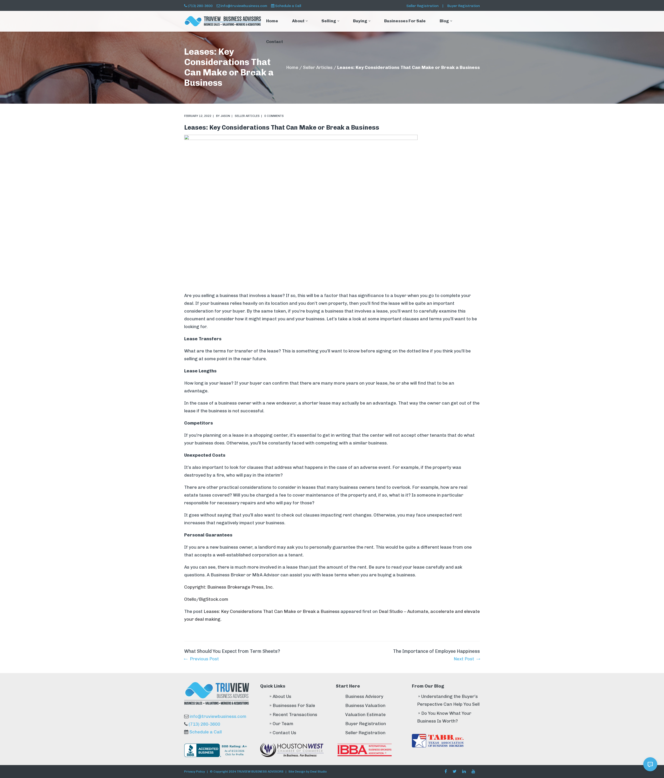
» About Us (280, 696)
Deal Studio (318, 771)
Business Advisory (364, 696)
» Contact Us (282, 732)
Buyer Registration (463, 6)
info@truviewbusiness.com (244, 6)
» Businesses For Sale (292, 705)
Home (292, 67)
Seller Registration (422, 6)
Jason (225, 116)
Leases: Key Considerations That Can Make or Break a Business (272, 611)
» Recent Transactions (293, 714)
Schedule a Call (288, 6)
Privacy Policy (194, 771)
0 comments (274, 116)
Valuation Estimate (365, 714)
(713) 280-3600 (200, 6)
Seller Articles (318, 67)
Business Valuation (365, 705)
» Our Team (281, 723)
